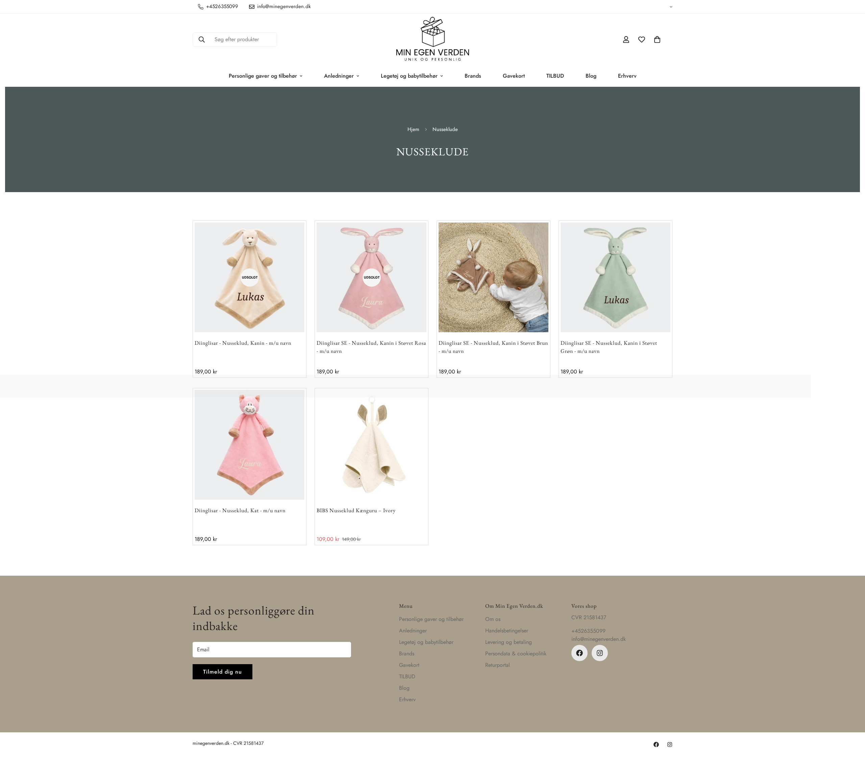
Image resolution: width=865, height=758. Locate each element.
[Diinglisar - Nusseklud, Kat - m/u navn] (249, 445)
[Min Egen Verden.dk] (432, 39)
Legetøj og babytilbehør (409, 76)
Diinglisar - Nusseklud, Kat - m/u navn (240, 510)
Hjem (413, 129)
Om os (492, 619)
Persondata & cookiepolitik (515, 653)
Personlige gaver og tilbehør (263, 76)
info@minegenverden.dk (598, 639)
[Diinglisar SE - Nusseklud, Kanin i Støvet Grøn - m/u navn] (615, 277)
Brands (473, 76)
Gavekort (514, 76)
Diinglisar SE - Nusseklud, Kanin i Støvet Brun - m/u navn (493, 347)
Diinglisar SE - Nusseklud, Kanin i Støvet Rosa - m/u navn (371, 347)
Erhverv (627, 76)
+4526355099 (588, 631)
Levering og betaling (508, 642)
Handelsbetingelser (506, 630)
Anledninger (339, 76)
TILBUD (555, 76)
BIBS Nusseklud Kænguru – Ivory (356, 510)
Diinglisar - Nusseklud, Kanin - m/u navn (243, 342)
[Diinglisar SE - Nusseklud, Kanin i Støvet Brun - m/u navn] (493, 277)
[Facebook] (579, 653)
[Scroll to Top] (852, 721)
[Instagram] (600, 653)
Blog (591, 76)
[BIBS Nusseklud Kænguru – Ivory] (371, 445)
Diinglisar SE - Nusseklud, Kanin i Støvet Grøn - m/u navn (609, 347)
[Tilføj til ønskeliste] (286, 240)
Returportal (497, 665)
